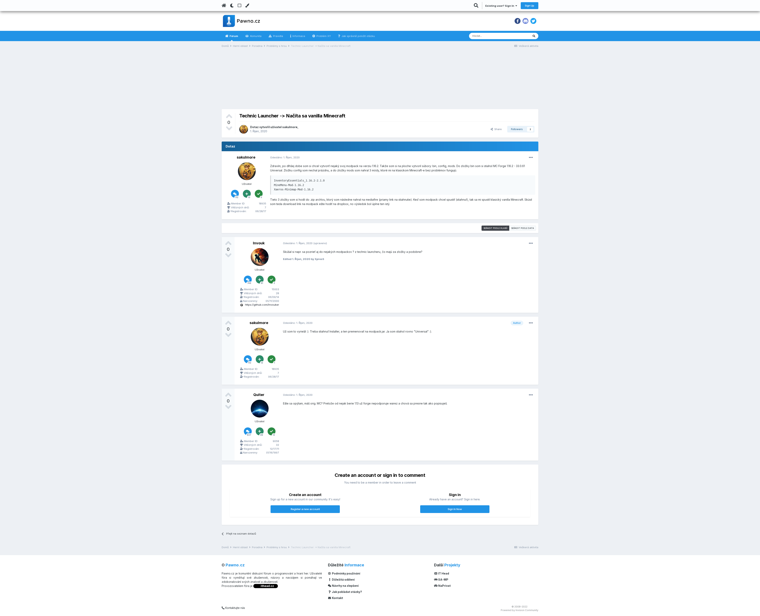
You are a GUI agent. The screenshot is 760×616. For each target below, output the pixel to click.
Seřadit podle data (522, 228)
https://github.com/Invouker (262, 304)
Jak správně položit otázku (358, 36)
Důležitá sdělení (343, 579)
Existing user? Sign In (500, 5)
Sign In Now (455, 509)
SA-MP (443, 579)
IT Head (443, 573)
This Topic (518, 35)
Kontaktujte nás (234, 607)
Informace (298, 36)
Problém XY (323, 36)
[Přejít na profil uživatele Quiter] (260, 409)
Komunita (255, 36)
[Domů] (224, 5)
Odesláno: (285, 157)
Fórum (233, 36)
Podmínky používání (345, 573)
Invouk (259, 243)
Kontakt (337, 598)
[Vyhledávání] (533, 36)
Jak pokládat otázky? (346, 591)
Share (497, 129)
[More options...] (530, 157)
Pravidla (277, 36)
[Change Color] (247, 6)
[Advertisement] (380, 81)
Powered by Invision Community (519, 610)
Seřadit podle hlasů (495, 228)
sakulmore (289, 127)
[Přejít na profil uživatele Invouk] (260, 257)
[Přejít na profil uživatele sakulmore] (243, 129)
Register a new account (305, 509)
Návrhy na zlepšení (345, 585)
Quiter (258, 395)
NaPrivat (444, 585)
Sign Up (529, 5)
